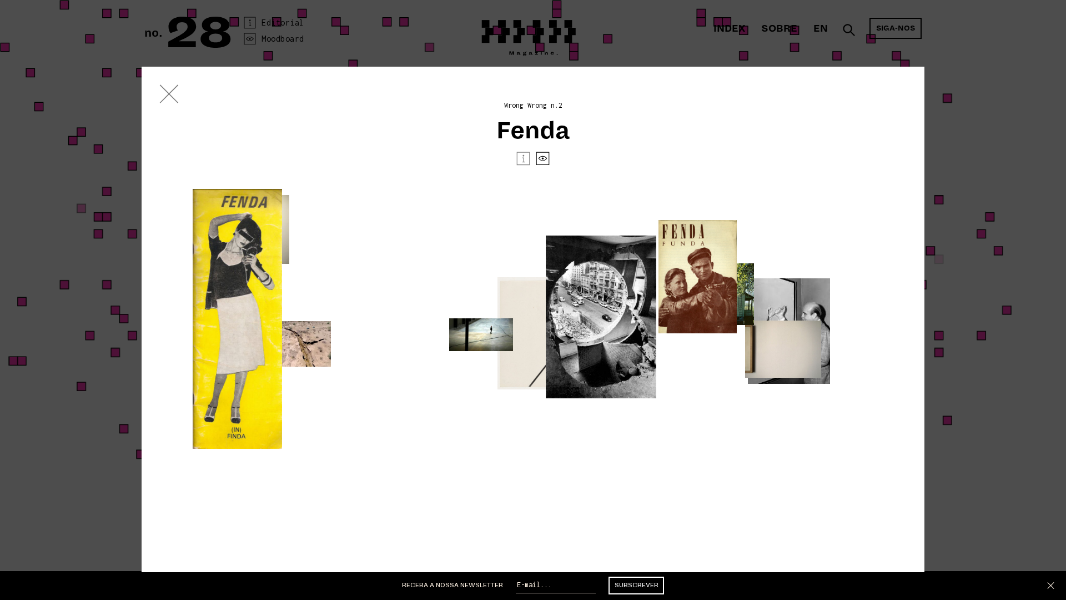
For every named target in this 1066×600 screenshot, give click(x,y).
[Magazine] (169, 96)
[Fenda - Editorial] (523, 160)
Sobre (779, 28)
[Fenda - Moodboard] (542, 160)
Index (729, 28)
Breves (1030, 328)
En (820, 28)
